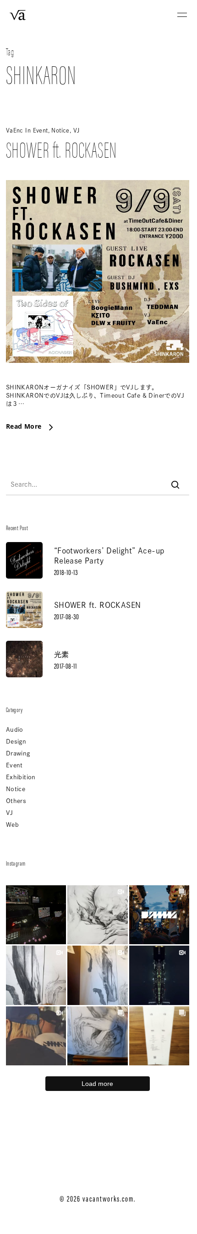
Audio (14, 730)
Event (40, 130)
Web (12, 825)
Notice (60, 130)
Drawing (18, 753)
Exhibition (21, 777)
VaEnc (14, 130)
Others (16, 801)
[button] (182, 15)
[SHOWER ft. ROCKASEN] (97, 379)
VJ (76, 130)
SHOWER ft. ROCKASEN (61, 148)
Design (16, 742)
